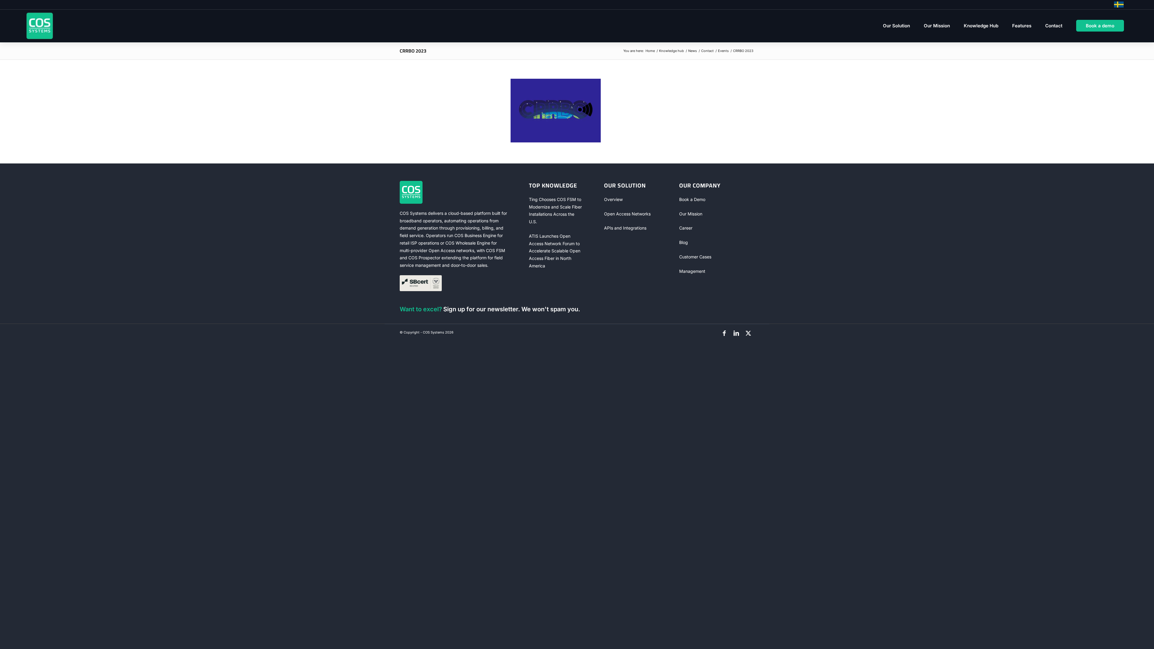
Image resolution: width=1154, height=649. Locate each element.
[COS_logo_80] (39, 25)
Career (685, 227)
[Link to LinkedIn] (736, 333)
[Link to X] (748, 333)
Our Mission (690, 213)
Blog (683, 242)
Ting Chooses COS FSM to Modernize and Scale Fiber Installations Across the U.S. (555, 210)
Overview (613, 199)
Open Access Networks (627, 213)
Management (692, 271)
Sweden (1119, 5)
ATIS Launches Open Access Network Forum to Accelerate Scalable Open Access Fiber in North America (554, 250)
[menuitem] (896, 25)
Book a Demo (692, 199)
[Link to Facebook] (724, 333)
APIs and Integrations (625, 227)
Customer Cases (695, 256)
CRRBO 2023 (413, 50)
